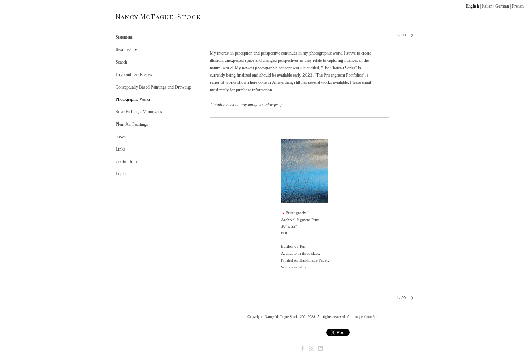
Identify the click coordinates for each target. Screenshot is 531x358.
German (502, 6)
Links (120, 149)
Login (121, 174)
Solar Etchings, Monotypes (139, 112)
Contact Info (126, 161)
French (518, 6)
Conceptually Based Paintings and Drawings (154, 87)
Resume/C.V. (127, 49)
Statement (124, 37)
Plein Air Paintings (132, 124)
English (472, 6)
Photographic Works (133, 99)
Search (121, 62)
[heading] (134, 17)
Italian (487, 6)
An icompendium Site (362, 317)
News (121, 137)
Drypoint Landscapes (134, 74)
